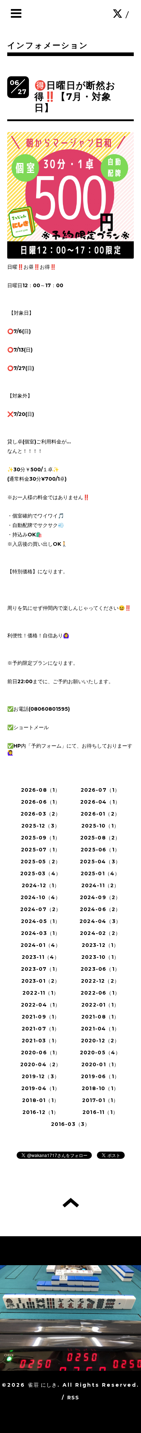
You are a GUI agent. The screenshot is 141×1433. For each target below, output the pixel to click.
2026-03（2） (41, 814)
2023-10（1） (100, 957)
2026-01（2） (100, 814)
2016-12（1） (40, 1112)
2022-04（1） (41, 1005)
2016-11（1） (100, 1112)
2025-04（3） (100, 861)
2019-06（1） (100, 1076)
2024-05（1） (41, 921)
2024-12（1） (41, 885)
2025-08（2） (100, 837)
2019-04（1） (40, 1088)
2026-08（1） (41, 790)
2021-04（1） (100, 1028)
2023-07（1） (40, 969)
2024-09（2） (100, 897)
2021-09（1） (41, 1016)
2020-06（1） (41, 1052)
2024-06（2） (100, 909)
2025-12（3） (40, 825)
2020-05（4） (100, 1052)
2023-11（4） (41, 957)
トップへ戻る (71, 1202)
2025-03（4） (40, 873)
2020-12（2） (100, 1040)
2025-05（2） (41, 861)
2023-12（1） (100, 945)
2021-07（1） (41, 1028)
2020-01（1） (100, 1064)
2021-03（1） (41, 1040)
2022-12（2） (100, 981)
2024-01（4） (41, 945)
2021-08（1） (100, 1016)
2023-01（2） (40, 981)
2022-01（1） (100, 1005)
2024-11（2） (100, 885)
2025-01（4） (100, 873)
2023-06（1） (100, 969)
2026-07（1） (100, 790)
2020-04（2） (40, 1064)
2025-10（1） (100, 825)
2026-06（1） (41, 802)
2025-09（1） (40, 837)
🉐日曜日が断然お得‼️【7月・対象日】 (75, 97)
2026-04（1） (100, 802)
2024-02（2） (100, 933)
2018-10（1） (100, 1088)
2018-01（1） (40, 1100)
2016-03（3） (70, 1124)
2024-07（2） (40, 909)
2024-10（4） (41, 897)
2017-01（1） (100, 1100)
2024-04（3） (100, 921)
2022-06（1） (100, 993)
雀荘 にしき (42, 1385)
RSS (73, 1397)
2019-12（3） (41, 1076)
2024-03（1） (41, 933)
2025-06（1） (100, 849)
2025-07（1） (40, 849)
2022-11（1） (40, 993)
